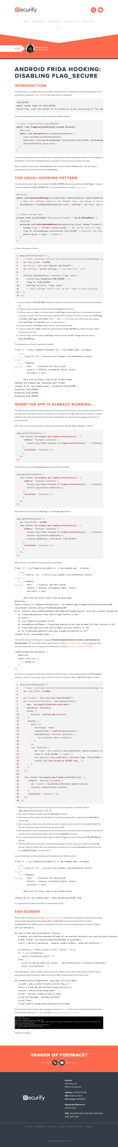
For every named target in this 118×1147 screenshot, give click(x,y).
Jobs (61, 1126)
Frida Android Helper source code (64, 1012)
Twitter (52, 1126)
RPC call (64, 1009)
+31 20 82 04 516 (80, 1092)
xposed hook (80, 187)
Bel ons (46, 1062)
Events (30, 1126)
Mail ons (71, 1062)
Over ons (87, 21)
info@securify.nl (75, 1095)
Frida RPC (39, 1012)
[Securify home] (34, 1098)
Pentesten (38, 21)
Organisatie (55, 21)
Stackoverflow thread (74, 643)
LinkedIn (41, 1126)
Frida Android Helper (52, 917)
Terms (88, 1126)
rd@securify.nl (70, 1107)
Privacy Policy (75, 1126)
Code (26, 21)
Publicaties (72, 21)
